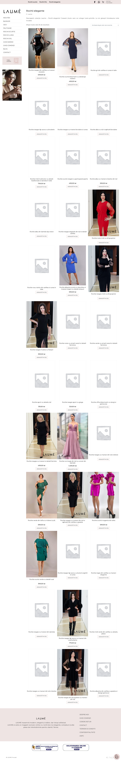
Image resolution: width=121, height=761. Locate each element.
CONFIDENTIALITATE (87, 732)
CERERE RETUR (85, 722)
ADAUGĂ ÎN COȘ (42, 78)
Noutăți (6, 18)
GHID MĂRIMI (8, 42)
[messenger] (117, 747)
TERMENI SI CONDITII (87, 729)
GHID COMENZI (85, 718)
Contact (7, 52)
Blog (5, 49)
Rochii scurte (32, 2)
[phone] (117, 751)
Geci (5, 25)
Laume (30, 14)
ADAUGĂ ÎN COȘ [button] (42, 410)
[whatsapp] (117, 742)
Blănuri (6, 21)
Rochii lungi (8, 35)
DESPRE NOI (84, 714)
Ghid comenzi (9, 45)
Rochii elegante (54, 2)
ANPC (82, 736)
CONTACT (83, 725)
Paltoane (7, 28)
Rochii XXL (43, 2)
